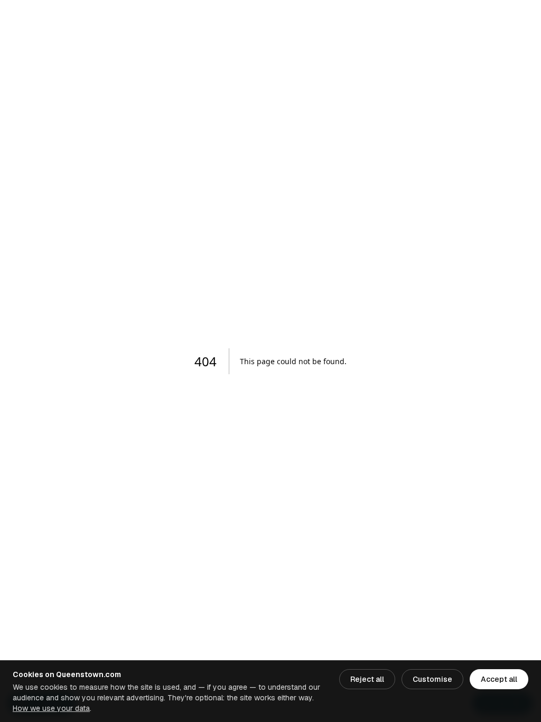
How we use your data (51, 708)
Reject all (367, 679)
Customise (432, 679)
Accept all (499, 679)
